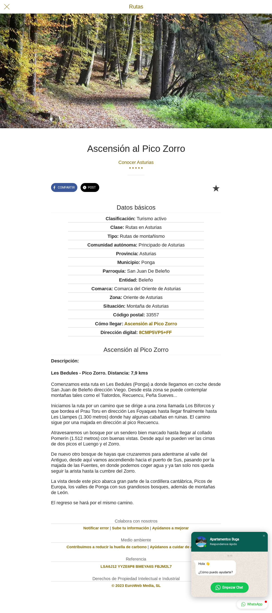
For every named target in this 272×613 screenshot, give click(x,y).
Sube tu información (130, 528)
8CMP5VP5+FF (155, 332)
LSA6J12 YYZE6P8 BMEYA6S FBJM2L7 (136, 566)
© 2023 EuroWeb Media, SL (136, 585)
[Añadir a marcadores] (216, 188)
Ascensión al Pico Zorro (150, 323)
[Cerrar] (6, 6)
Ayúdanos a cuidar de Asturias (177, 547)
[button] (264, 536)
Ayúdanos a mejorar (170, 528)
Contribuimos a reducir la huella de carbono (107, 547)
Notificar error (96, 528)
